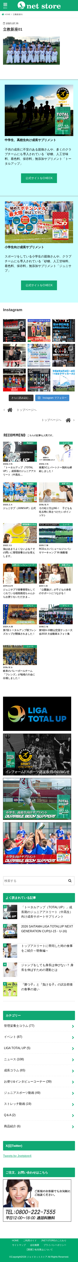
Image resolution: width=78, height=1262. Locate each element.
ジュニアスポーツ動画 (22, 1092)
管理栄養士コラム (19, 1025)
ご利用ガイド (30, 1240)
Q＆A (10, 1115)
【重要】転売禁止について (39, 1249)
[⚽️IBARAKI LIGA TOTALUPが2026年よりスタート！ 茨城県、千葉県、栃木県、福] (39, 380)
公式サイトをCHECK (39, 178)
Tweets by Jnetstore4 (17, 1156)
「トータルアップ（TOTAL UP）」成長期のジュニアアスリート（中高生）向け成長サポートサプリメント (47, 911)
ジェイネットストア (37, 1257)
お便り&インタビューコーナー (27, 1081)
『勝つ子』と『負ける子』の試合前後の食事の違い (47, 987)
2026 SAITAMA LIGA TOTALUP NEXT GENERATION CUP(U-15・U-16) (47, 929)
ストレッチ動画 (17, 1103)
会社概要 (34, 1245)
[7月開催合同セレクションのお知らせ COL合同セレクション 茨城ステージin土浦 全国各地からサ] (63, 355)
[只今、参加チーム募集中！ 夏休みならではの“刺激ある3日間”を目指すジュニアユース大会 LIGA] (39, 355)
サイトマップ (19, 1245)
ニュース (14, 1059)
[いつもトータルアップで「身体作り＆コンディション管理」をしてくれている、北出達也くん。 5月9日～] (14, 380)
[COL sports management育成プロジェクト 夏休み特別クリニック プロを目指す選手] (14, 330)
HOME (15, 1240)
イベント (13, 1036)
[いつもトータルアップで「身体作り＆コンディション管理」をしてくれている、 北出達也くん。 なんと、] (14, 355)
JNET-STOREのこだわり (53, 1240)
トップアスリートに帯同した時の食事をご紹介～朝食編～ (47, 948)
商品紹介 (12, 1126)
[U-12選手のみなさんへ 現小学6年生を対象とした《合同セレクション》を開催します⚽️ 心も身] (63, 330)
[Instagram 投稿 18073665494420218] (63, 380)
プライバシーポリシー (55, 1245)
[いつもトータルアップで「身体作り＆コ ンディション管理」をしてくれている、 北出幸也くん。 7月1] (39, 330)
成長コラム (14, 1070)
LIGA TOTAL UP (17, 1048)
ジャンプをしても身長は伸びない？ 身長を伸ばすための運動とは (47, 967)
